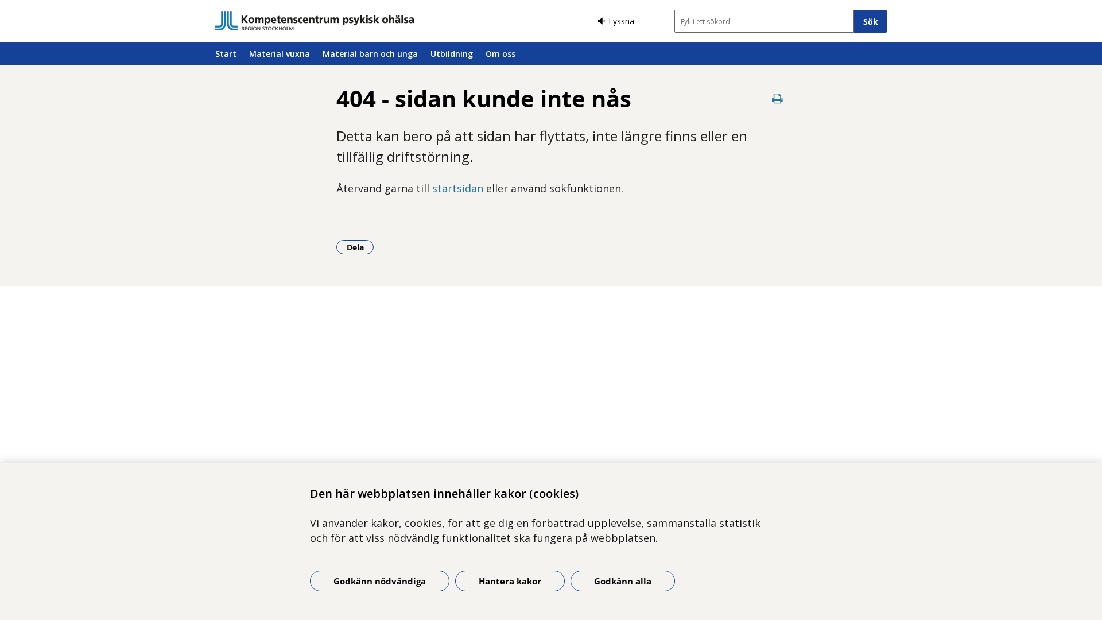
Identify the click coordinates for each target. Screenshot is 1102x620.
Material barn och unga (370, 53)
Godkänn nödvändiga (379, 581)
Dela (360, 247)
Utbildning (451, 53)
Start (225, 53)
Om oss (500, 53)
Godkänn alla (622, 581)
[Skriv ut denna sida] (778, 98)
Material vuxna (279, 53)
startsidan (457, 188)
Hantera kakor (510, 581)
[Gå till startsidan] (314, 20)
